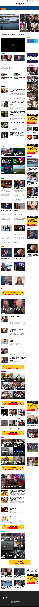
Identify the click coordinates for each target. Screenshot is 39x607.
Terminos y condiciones (27, 606)
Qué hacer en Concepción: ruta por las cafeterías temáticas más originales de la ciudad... (17, 517)
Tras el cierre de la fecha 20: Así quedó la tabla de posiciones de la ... (32, 440)
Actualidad (32, 606)
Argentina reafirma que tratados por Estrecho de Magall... (32, 169)
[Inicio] (2, 7)
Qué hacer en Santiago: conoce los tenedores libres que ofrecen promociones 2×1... (16, 508)
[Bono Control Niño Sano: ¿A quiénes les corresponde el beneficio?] (4, 135)
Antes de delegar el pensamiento (17, 232)
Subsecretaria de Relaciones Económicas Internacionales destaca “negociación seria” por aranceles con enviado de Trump (17, 89)
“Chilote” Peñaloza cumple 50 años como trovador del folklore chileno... (21, 427)
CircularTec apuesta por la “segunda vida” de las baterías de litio (19, 171)
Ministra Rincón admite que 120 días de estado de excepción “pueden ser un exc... (19, 287)
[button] (37, 7)
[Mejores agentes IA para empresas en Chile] (19, 152)
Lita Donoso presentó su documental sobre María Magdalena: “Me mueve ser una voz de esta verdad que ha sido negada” (6, 395)
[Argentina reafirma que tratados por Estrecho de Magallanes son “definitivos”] (9, 22)
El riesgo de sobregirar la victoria (6, 188)
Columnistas (2, 186)
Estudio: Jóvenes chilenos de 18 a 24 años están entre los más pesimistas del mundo (19, 555)
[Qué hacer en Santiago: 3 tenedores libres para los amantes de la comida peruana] (13, 481)
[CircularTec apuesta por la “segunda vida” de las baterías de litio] (19, 169)
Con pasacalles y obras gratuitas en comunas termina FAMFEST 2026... (4, 416)
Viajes (2, 487)
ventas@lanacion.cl (16, 602)
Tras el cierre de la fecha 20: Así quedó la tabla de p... (8, 78)
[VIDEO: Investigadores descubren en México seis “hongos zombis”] (29, 129)
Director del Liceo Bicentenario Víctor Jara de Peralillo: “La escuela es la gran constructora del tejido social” (19, 378)
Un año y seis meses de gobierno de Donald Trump (6, 210)
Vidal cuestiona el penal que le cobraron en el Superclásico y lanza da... (32, 468)
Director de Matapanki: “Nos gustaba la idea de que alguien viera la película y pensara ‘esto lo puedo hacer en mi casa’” (6, 387)
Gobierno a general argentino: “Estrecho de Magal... (32, 197)
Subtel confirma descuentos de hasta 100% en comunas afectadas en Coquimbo (6, 153)
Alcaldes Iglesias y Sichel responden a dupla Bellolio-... (19, 62)
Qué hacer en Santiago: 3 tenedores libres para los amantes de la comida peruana (12, 485)
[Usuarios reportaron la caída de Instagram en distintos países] (19, 161)
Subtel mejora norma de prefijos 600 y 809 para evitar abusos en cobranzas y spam (6, 171)
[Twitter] (3, 0)
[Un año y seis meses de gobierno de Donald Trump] (6, 206)
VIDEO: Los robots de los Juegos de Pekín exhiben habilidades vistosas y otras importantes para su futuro (6, 538)
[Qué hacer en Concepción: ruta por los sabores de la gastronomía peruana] (4, 493)
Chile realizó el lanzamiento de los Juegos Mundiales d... (8, 74)
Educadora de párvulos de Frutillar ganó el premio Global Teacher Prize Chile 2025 (19, 452)
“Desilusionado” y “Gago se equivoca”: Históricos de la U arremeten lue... (32, 454)
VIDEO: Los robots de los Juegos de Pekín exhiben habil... (21, 74)
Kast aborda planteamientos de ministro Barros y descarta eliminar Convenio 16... (6, 287)
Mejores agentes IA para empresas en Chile (18, 154)
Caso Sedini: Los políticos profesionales (18, 210)
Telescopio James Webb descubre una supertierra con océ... (35, 140)
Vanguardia (3, 313)
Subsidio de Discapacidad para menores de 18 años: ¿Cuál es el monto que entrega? (17, 102)
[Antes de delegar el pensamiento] (19, 228)
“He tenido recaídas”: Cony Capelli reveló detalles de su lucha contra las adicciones (17, 340)
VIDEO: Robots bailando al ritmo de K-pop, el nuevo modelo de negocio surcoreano (19, 538)
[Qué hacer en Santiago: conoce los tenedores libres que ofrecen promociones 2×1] (4, 509)
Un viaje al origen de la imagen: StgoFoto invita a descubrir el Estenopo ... (13, 427)
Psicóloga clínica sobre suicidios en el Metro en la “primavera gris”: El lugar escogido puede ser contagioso (19, 395)
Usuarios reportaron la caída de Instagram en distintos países (18, 162)
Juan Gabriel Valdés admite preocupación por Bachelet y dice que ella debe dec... (19, 259)
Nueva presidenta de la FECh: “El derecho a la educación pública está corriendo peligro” (6, 444)
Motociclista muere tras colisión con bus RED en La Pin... (21, 78)
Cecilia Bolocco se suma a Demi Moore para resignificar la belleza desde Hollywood (18, 444)
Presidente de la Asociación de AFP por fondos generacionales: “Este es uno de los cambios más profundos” (17, 112)
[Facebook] (1, 0)
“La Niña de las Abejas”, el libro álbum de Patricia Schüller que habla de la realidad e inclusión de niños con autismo (18, 461)
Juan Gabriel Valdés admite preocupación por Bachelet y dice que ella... (32, 255)
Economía (11, 91)
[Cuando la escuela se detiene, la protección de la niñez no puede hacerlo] (6, 228)
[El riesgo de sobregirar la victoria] (6, 183)
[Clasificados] (32, 119)
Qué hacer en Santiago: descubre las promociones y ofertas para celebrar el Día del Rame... (17, 498)
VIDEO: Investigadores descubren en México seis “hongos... (29, 132)
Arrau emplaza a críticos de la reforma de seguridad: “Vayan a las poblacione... (19, 273)
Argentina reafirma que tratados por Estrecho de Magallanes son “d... (6, 587)
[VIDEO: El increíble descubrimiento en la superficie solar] (29, 137)
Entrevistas (15, 389)
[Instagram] (2, 0)
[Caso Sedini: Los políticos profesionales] (19, 206)
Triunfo (21, 28)
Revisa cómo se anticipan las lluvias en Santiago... (16, 34)
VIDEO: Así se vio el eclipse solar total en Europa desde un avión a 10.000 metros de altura (6, 555)
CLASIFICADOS (36, 0)
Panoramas (10, 414)
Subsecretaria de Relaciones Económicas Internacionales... (31, 211)
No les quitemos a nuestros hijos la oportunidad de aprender (19, 188)
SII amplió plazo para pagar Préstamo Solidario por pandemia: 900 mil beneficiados (17, 123)
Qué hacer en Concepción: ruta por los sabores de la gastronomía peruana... (17, 491)
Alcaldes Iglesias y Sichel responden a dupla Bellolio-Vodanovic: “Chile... (19, 576)
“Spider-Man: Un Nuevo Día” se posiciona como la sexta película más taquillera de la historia (17, 358)
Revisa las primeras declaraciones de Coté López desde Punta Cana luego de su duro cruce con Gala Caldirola (31, 98)
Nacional (31, 19)
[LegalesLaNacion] (32, 62)
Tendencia (15, 155)
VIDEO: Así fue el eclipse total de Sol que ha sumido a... (35, 132)
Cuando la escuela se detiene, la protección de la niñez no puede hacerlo (6, 233)
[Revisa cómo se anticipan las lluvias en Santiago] (24, 18)
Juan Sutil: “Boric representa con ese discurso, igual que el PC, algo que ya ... (6, 273)
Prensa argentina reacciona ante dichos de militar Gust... (32, 183)
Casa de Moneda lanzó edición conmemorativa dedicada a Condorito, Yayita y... (21, 417)
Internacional (3, 463)
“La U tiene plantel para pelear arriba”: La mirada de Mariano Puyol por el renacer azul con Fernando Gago (19, 387)
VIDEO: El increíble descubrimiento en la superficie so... (29, 140)
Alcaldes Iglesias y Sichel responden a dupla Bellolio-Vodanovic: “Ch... (32, 241)
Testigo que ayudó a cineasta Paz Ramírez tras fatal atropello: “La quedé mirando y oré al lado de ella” (17, 317)
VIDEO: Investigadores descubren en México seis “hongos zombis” (6, 547)
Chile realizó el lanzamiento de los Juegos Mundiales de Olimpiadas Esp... (32, 426)
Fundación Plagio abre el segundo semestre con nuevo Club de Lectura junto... (12, 416)
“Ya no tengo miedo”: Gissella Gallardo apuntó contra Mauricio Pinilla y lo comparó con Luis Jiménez (32, 106)
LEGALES (33, 0)
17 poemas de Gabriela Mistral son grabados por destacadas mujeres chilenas (6, 452)
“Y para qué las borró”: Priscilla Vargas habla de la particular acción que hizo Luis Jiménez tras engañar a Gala (32, 89)
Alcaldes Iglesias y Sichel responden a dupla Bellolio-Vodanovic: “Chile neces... (6, 259)
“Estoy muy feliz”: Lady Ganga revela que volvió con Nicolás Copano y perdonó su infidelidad (17, 349)
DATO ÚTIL (11, 134)
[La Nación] (19, 4)
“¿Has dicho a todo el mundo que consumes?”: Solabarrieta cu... (6, 576)
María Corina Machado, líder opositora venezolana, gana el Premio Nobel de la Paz (6, 461)
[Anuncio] (13, 293)
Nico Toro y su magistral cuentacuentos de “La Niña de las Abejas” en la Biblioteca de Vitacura (6, 378)
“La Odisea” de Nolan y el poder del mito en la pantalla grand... (4, 427)
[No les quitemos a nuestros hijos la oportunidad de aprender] (19, 183)
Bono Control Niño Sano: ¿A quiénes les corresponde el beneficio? (17, 133)
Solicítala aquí (17, 603)
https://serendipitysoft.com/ (13, 606)
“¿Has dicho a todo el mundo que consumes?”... (6, 62)
